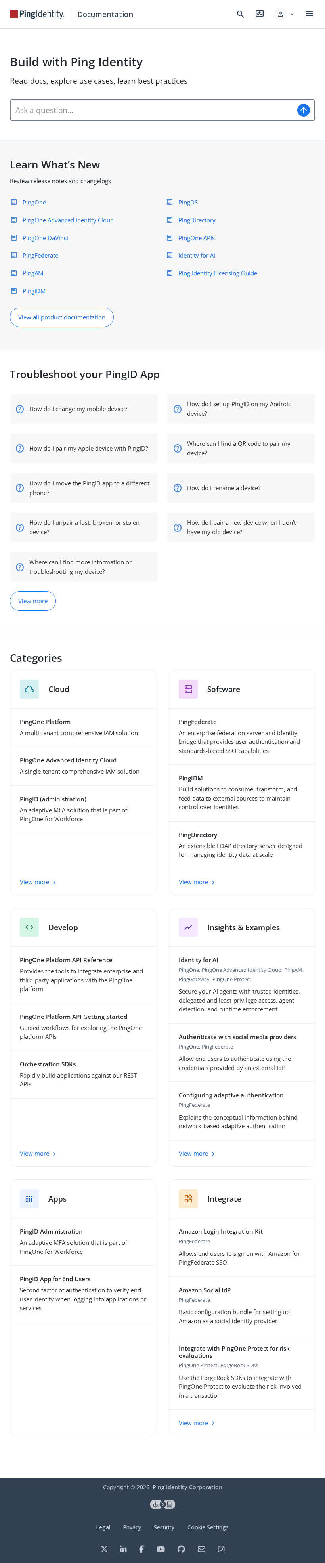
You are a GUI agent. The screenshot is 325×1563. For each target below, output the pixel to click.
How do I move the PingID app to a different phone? (89, 488)
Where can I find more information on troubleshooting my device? (81, 566)
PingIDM (34, 291)
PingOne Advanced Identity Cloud (68, 220)
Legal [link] (103, 1527)
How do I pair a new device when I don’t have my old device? (241, 527)
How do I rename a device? (223, 488)
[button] (284, 14)
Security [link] (164, 1527)
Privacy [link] (132, 1527)
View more (33, 601)
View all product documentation (61, 317)
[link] (37, 14)
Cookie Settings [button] (208, 1527)
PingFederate (40, 255)
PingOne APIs (196, 238)
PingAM (33, 273)
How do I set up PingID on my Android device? (239, 408)
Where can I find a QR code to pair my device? (239, 448)
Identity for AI (196, 255)
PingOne (34, 202)
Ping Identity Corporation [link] (187, 1487)
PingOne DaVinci (45, 238)
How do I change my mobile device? (78, 409)
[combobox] (151, 110)
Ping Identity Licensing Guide (217, 273)
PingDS (188, 202)
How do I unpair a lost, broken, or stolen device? (84, 527)
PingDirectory (197, 220)
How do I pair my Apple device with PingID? (88, 448)
